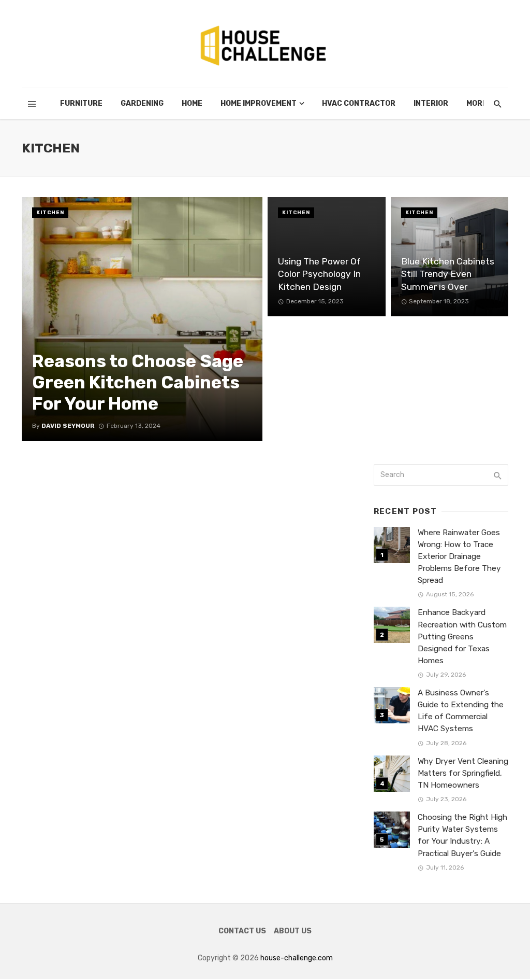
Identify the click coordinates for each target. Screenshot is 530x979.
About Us (293, 931)
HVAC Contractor (358, 103)
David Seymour (68, 425)
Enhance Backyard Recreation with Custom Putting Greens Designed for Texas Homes (462, 636)
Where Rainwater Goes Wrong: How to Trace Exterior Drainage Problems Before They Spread (459, 556)
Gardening (142, 103)
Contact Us (242, 931)
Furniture (81, 103)
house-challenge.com (296, 958)
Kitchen (50, 212)
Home (192, 103)
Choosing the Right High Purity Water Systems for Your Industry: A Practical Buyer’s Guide (462, 835)
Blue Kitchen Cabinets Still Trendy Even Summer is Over (447, 274)
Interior (431, 103)
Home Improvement (258, 103)
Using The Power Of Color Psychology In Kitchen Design (319, 274)
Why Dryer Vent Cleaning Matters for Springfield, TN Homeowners (463, 773)
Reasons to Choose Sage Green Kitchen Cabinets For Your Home (137, 382)
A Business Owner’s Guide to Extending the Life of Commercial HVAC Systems (461, 710)
